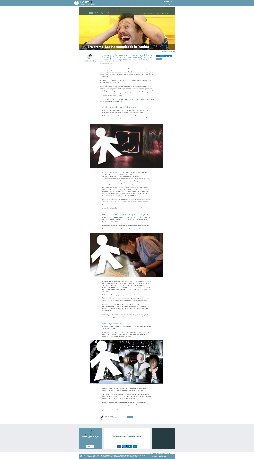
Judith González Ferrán (89, 60)
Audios (157, 13)
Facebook (158, 56)
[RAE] (173, 4)
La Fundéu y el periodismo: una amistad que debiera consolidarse (90, 437)
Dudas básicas (164, 13)
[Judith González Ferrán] (89, 58)
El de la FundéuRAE (98, 12)
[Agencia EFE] (170, 4)
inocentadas (159, 58)
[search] (108, 4)
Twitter (162, 56)
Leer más (90, 446)
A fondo (144, 13)
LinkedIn (166, 56)
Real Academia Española (169, 5)
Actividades (150, 13)
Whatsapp (170, 56)
